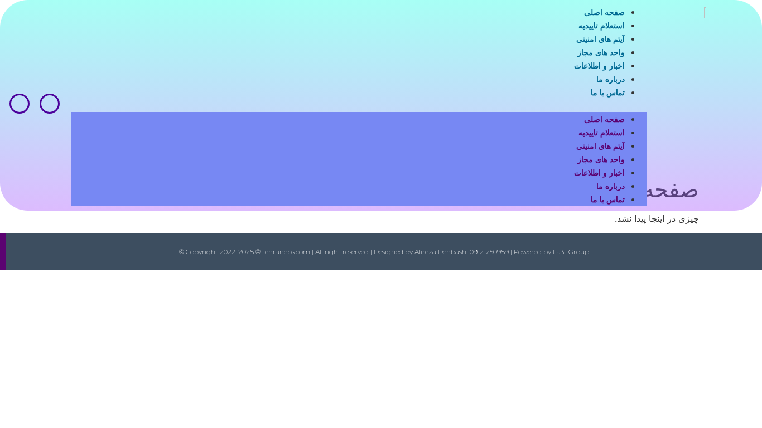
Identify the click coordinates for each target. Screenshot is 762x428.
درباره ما (610, 79)
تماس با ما (608, 92)
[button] (359, 105)
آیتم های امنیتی (600, 39)
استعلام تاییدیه (601, 25)
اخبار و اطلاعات (599, 65)
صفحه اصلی (604, 12)
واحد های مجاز (601, 52)
